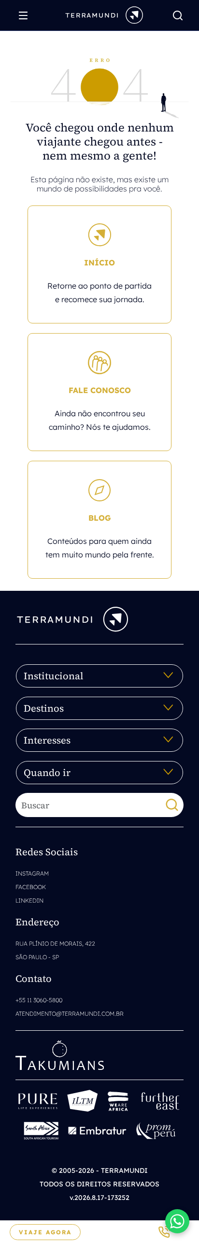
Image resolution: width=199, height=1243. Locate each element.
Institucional (54, 676)
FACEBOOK (30, 887)
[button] (177, 1221)
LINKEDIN (29, 900)
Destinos (44, 708)
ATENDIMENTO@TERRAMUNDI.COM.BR (69, 1013)
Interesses (47, 740)
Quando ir (47, 772)
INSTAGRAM (32, 873)
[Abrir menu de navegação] (25, 15)
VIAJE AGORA (45, 1232)
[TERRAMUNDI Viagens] (104, 14)
